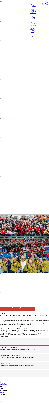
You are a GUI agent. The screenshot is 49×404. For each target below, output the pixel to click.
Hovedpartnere (33, 14)
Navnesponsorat (33, 25)
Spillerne (32, 5)
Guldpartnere (33, 16)
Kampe (31, 3)
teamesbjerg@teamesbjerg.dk (4, 384)
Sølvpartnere (33, 17)
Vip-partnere (33, 19)
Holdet (31, 4)
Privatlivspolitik (2, 392)
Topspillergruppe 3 (34, 24)
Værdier (32, 30)
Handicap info (33, 10)
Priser (32, 8)
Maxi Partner (33, 15)
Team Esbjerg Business (45, 4)
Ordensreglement (34, 11)
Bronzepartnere (33, 18)
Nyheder (31, 7)
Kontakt (32, 36)
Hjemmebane (33, 31)
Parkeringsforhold (34, 9)
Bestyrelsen (33, 35)
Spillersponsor (33, 21)
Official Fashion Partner (35, 27)
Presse (32, 34)
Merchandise (31, 12)
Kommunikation (33, 33)
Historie (32, 32)
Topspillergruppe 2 (34, 23)
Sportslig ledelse (33, 6)
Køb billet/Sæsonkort (45, 2)
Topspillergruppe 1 (34, 22)
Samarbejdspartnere (33, 13)
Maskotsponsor (33, 26)
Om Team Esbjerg (32, 29)
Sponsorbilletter (44, 3)
